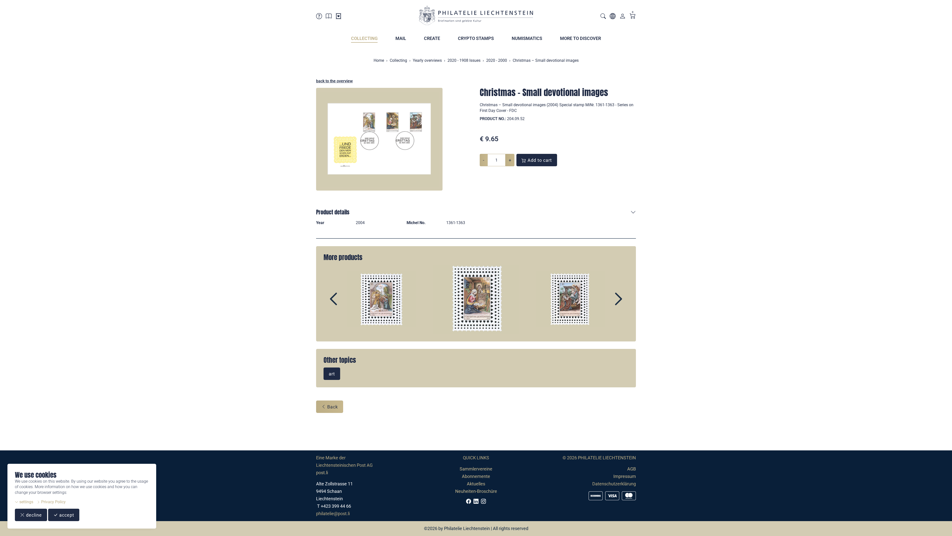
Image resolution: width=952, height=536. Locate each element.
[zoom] (379, 139)
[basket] (633, 16)
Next (607, 303)
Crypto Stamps (476, 38)
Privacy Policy (53, 502)
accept (66, 515)
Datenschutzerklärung (614, 483)
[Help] (319, 17)
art (332, 373)
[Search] (603, 16)
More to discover (580, 38)
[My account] (622, 17)
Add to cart (539, 160)
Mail (400, 38)
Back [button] (332, 406)
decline (33, 515)
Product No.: (493, 118)
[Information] (329, 17)
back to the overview (334, 81)
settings (25, 502)
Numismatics (527, 38)
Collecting (364, 38)
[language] (613, 17)
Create (432, 38)
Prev (345, 303)
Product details (332, 212)
